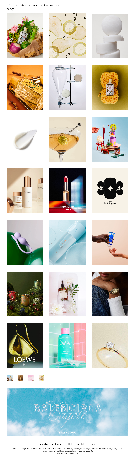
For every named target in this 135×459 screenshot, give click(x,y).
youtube (82, 444)
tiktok (72, 444)
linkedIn (44, 444)
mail (93, 444)
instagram (59, 444)
